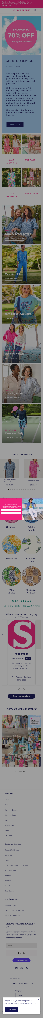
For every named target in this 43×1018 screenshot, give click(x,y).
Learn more (11, 1009)
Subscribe (11, 512)
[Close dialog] (41, 499)
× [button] (38, 999)
